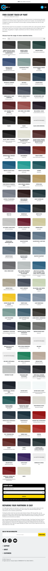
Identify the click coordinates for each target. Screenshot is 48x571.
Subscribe (42, 534)
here (28, 499)
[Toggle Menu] (45, 7)
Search (24, 496)
